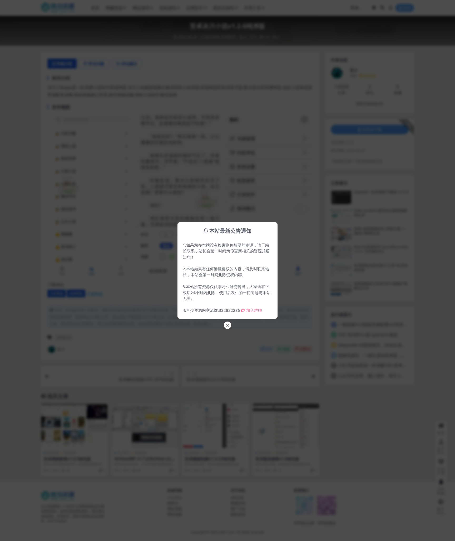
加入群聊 (254, 310)
